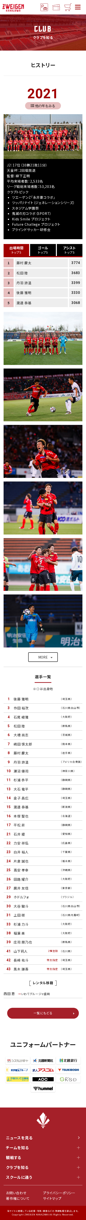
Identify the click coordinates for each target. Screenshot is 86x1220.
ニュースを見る (19, 1138)
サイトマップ (52, 1198)
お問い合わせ (16, 1192)
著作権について (18, 1198)
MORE (43, 657)
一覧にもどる (43, 1013)
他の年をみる (45, 106)
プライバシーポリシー (59, 1192)
